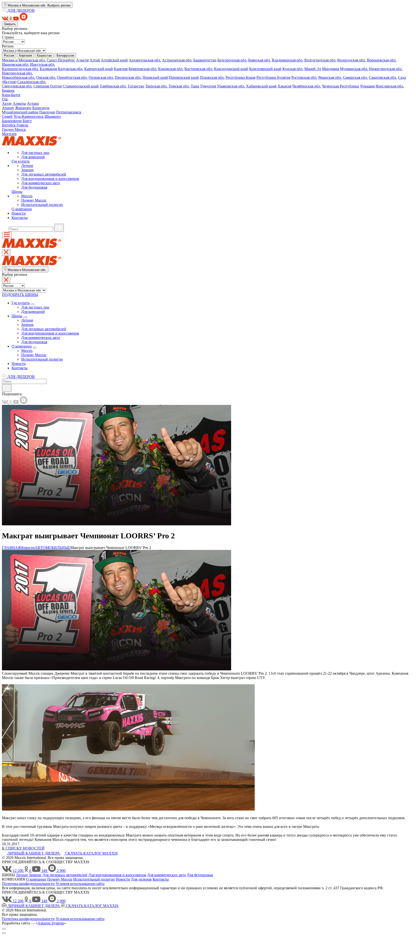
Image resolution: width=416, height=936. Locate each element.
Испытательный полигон (42, 205)
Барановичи (12, 121)
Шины (17, 192)
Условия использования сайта (80, 884)
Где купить (21, 161)
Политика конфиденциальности (28, 884)
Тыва (195, 86)
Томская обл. (179, 86)
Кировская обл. (170, 69)
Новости (19, 213)
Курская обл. (292, 69)
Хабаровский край (261, 86)
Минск (20, 129)
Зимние (27, 170)
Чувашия (367, 86)
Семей (7, 116)
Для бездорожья (34, 187)
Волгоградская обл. (320, 60)
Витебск (9, 125)
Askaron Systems (51, 923)
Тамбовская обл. (113, 86)
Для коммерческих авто (40, 183)
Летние (27, 166)
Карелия (121, 69)
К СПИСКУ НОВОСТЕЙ (23, 848)
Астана (33, 103)
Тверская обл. (156, 86)
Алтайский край (114, 60)
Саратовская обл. (383, 77)
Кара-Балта (11, 95)
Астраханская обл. (177, 60)
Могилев (9, 134)
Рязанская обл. (330, 77)
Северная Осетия (47, 86)
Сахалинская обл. (31, 82)
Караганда (40, 108)
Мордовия (330, 69)
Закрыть (10, 24)
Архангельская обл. (145, 60)
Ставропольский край (81, 86)
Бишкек (8, 90)
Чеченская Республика (340, 86)
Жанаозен (23, 108)
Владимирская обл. (287, 60)
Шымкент (53, 116)
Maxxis (26, 196)
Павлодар (47, 112)
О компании (22, 209)
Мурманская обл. (354, 69)
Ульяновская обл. (231, 86)
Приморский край (184, 77)
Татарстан (136, 86)
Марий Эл (312, 69)
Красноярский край (265, 69)
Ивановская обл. (15, 64)
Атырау (8, 108)
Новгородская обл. (17, 73)
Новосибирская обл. (18, 77)
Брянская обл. (259, 60)
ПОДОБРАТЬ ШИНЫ (20, 295)
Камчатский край (98, 69)
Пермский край (155, 77)
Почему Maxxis (33, 200)
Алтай (95, 60)
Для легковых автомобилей (43, 174)
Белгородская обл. (232, 60)
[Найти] (59, 228)
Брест (27, 121)
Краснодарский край (231, 69)
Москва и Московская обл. (24, 60)
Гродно (8, 129)
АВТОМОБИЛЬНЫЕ (52, 548)
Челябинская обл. (306, 86)
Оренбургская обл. (72, 77)
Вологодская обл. (351, 60)
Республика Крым (240, 77)
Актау (7, 103)
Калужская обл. (70, 69)
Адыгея (82, 60)
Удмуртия (208, 86)
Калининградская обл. (20, 69)
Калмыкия (48, 69)
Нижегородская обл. (386, 69)
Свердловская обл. (17, 86)
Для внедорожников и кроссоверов (50, 179)
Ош (5, 99)
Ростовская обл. (304, 77)
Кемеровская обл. (143, 69)
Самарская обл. (355, 77)
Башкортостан (204, 60)
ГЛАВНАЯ (11, 548)
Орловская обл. (101, 77)
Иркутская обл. (42, 64)
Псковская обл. (212, 77)
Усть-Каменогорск (28, 116)
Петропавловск (68, 112)
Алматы (19, 103)
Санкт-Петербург (61, 60)
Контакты (20, 218)
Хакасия (284, 86)
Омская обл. (46, 77)
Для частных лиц (35, 153)
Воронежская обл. (381, 60)
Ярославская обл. (390, 86)
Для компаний (33, 157)
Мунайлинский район (20, 112)
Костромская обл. (198, 69)
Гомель (22, 125)
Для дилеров (141, 879)
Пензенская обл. (128, 77)
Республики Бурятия (273, 77)
